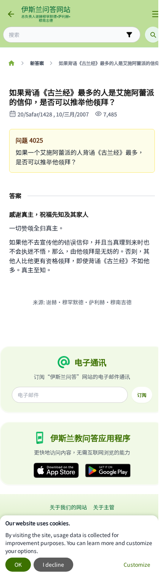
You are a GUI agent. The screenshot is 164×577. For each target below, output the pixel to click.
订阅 (141, 394)
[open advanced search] (129, 34)
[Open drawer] (155, 14)
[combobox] (66, 35)
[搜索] (153, 35)
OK (18, 564)
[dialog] (79, 546)
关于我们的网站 (68, 507)
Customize (137, 564)
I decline (53, 564)
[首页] (11, 63)
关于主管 (103, 507)
